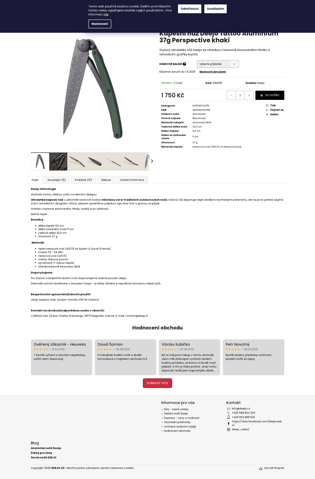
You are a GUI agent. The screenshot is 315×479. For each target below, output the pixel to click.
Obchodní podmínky (177, 422)
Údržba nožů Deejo (176, 413)
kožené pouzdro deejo (112, 278)
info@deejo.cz (241, 408)
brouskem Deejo (81, 283)
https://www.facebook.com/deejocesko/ (257, 423)
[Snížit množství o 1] (231, 95)
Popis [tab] (35, 180)
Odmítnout (190, 9)
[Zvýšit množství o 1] (249, 95)
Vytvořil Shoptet (274, 468)
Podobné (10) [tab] (83, 180)
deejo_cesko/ (241, 429)
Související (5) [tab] (57, 180)
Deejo (261, 83)
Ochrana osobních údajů (180, 426)
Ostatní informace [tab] (132, 180)
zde (105, 14)
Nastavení (100, 24)
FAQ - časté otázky (176, 409)
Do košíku (272, 95)
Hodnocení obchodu (157, 327)
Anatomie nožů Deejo (46, 448)
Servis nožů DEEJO (43, 457)
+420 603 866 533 (243, 417)
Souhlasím (215, 9)
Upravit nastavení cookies (117, 468)
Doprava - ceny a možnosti (181, 418)
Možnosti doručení (213, 72)
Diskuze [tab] (106, 180)
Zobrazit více (157, 383)
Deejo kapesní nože (43, 299)
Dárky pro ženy (41, 453)
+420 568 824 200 (243, 413)
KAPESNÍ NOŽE (201, 105)
